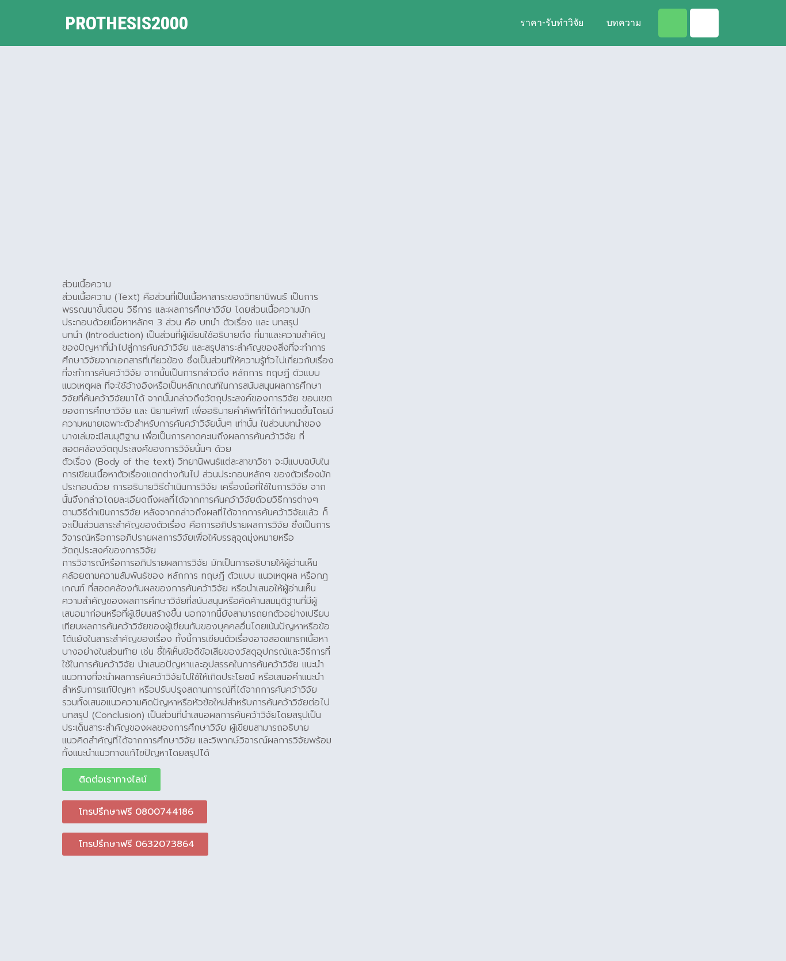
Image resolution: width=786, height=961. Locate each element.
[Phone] (704, 23)
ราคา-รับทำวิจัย (551, 22)
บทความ (624, 22)
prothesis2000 (126, 23)
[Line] (672, 23)
